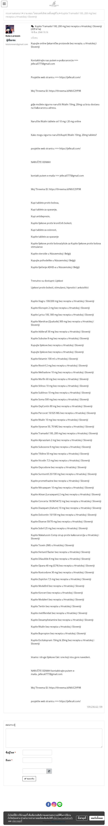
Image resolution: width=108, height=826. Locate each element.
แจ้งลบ (34, 37)
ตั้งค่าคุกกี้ (82, 818)
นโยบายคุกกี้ (17, 821)
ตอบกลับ (30, 778)
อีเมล (9, 760)
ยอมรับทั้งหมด (97, 818)
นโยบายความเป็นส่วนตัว (63, 818)
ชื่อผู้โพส (11, 752)
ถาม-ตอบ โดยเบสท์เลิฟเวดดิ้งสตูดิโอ (41, 13)
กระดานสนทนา (13, 13)
